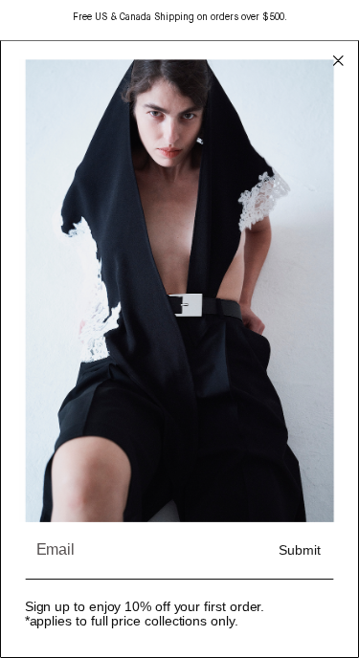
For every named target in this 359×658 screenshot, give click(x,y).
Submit (299, 551)
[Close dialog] (337, 61)
